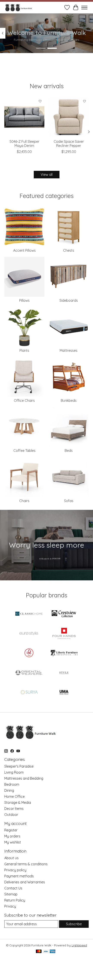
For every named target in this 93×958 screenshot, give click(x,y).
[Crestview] (64, 614)
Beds (69, 450)
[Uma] (64, 692)
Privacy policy (15, 870)
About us (11, 858)
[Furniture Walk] (18, 7)
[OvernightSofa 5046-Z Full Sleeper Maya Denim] (24, 117)
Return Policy (14, 900)
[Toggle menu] (84, 7)
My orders (12, 836)
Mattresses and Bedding (23, 778)
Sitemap (11, 894)
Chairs (24, 501)
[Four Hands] (64, 633)
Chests (68, 250)
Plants (24, 350)
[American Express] (52, 952)
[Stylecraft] (64, 673)
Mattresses (68, 350)
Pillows (24, 300)
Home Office (14, 796)
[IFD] (29, 653)
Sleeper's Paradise (19, 766)
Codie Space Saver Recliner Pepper (69, 143)
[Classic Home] (29, 614)
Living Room (14, 772)
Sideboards (68, 300)
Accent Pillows (24, 250)
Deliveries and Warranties (24, 882)
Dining (9, 790)
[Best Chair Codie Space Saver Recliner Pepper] (69, 117)
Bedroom (11, 784)
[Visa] (45, 952)
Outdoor (11, 814)
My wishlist (12, 842)
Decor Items (14, 808)
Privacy (10, 906)
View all (47, 174)
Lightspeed (79, 945)
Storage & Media (17, 802)
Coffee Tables (24, 450)
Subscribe (74, 924)
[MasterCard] (39, 952)
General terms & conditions (26, 864)
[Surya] (29, 692)
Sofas (68, 501)
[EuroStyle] (29, 633)
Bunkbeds (69, 400)
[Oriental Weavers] (29, 673)
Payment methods (19, 876)
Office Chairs (24, 400)
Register (11, 830)
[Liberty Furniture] (64, 653)
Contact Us (13, 888)
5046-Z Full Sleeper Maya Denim (24, 143)
